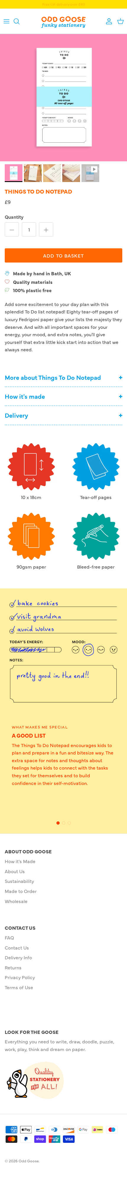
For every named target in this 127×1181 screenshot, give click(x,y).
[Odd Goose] (63, 21)
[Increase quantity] (46, 229)
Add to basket (63, 255)
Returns (13, 967)
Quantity (14, 216)
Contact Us (17, 947)
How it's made (25, 396)
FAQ (9, 937)
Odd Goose (29, 1160)
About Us (15, 871)
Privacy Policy (20, 977)
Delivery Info (18, 957)
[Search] (19, 21)
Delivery (16, 415)
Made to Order (21, 891)
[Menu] (6, 21)
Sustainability (19, 881)
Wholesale (16, 901)
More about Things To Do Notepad (53, 377)
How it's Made (20, 861)
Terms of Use (19, 987)
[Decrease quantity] (12, 229)
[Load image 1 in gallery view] (63, 97)
